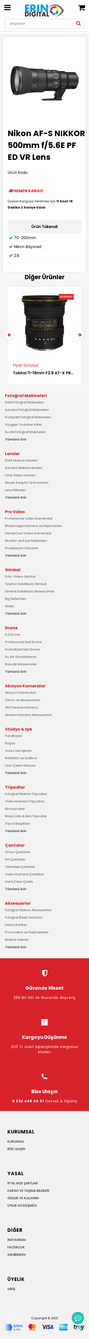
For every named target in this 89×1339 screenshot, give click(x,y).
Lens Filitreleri (15, 490)
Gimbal (13, 570)
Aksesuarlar (18, 903)
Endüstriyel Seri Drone (22, 649)
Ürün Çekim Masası (20, 765)
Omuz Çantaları (17, 852)
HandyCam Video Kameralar (28, 533)
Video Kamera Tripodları (24, 801)
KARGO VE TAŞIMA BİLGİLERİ (28, 1190)
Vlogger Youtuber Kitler (23, 424)
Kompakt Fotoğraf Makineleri (28, 417)
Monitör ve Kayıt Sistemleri (26, 540)
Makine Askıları (17, 939)
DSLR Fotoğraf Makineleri (24, 402)
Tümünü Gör (16, 439)
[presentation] (9, 334)
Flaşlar (10, 743)
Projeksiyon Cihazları (21, 548)
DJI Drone (12, 634)
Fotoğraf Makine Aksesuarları (28, 910)
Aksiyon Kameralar (25, 686)
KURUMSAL (15, 1141)
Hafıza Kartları (16, 924)
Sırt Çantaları (15, 859)
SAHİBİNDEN (16, 1254)
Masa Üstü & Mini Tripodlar (26, 816)
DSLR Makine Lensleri (21, 460)
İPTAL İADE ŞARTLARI (22, 1183)
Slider (9, 606)
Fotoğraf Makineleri (26, 395)
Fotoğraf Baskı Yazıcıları (24, 917)
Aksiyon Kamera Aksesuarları (28, 714)
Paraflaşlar (13, 735)
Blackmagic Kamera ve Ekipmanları (33, 525)
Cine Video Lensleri (20, 475)
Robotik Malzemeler (21, 664)
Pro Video (15, 512)
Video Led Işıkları (18, 750)
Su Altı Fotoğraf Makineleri (25, 432)
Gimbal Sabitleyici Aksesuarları (29, 591)
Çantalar (15, 845)
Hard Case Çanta (19, 881)
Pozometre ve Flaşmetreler (27, 932)
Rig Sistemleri (15, 598)
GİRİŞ (11, 1289)
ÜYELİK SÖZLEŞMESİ (22, 1205)
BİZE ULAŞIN (16, 1149)
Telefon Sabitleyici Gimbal (25, 584)
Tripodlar (15, 787)
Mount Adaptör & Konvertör (27, 482)
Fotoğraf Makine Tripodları (26, 794)
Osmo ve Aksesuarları (22, 700)
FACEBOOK (16, 1247)
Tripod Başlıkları (17, 823)
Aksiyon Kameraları (20, 692)
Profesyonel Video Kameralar (29, 518)
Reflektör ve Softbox (21, 758)
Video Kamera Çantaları (24, 874)
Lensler (12, 454)
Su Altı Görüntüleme (20, 656)
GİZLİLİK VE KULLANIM (23, 1198)
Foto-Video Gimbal (20, 576)
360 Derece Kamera (21, 707)
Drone (11, 628)
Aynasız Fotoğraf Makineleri (27, 409)
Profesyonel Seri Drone (23, 642)
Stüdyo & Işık (18, 729)
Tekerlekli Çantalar (20, 866)
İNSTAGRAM (16, 1239)
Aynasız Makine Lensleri (24, 467)
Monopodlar (15, 808)
